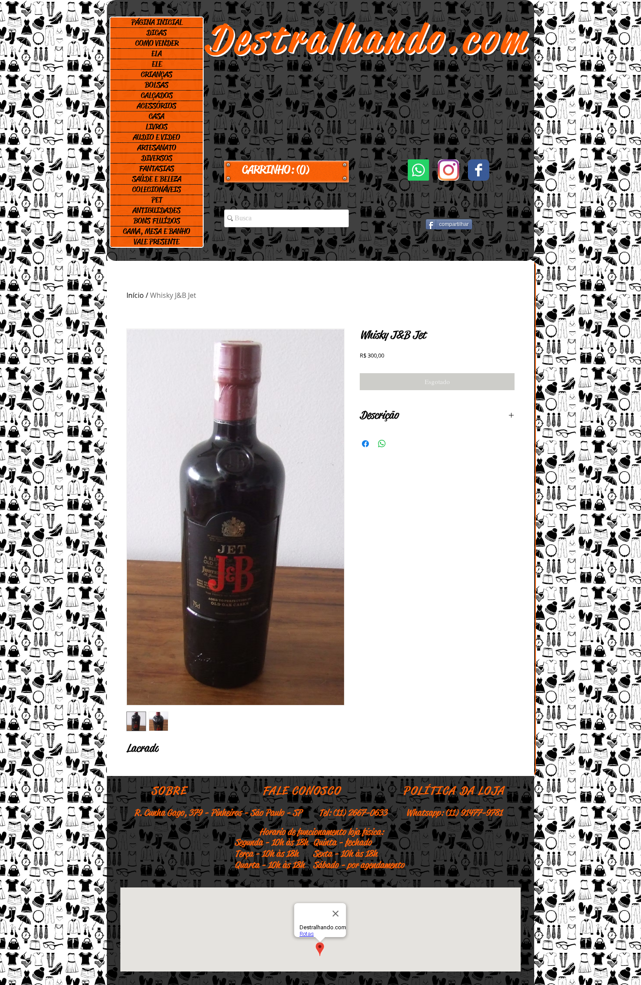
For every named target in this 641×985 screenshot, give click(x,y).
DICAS (157, 32)
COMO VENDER (156, 43)
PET (156, 200)
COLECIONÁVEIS (156, 189)
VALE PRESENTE (156, 241)
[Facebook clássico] (478, 170)
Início (135, 295)
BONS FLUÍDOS (156, 221)
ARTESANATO (156, 147)
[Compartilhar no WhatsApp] (382, 444)
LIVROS (156, 127)
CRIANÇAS (156, 74)
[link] (286, 170)
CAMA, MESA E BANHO (156, 231)
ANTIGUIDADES (157, 210)
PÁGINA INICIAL (156, 22)
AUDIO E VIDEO (156, 137)
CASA (156, 116)
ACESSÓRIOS (156, 106)
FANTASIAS (156, 168)
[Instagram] (448, 170)
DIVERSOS (156, 158)
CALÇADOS (157, 95)
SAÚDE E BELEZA (156, 179)
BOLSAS (156, 85)
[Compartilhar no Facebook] (365, 444)
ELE (157, 64)
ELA (156, 53)
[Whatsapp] (418, 170)
